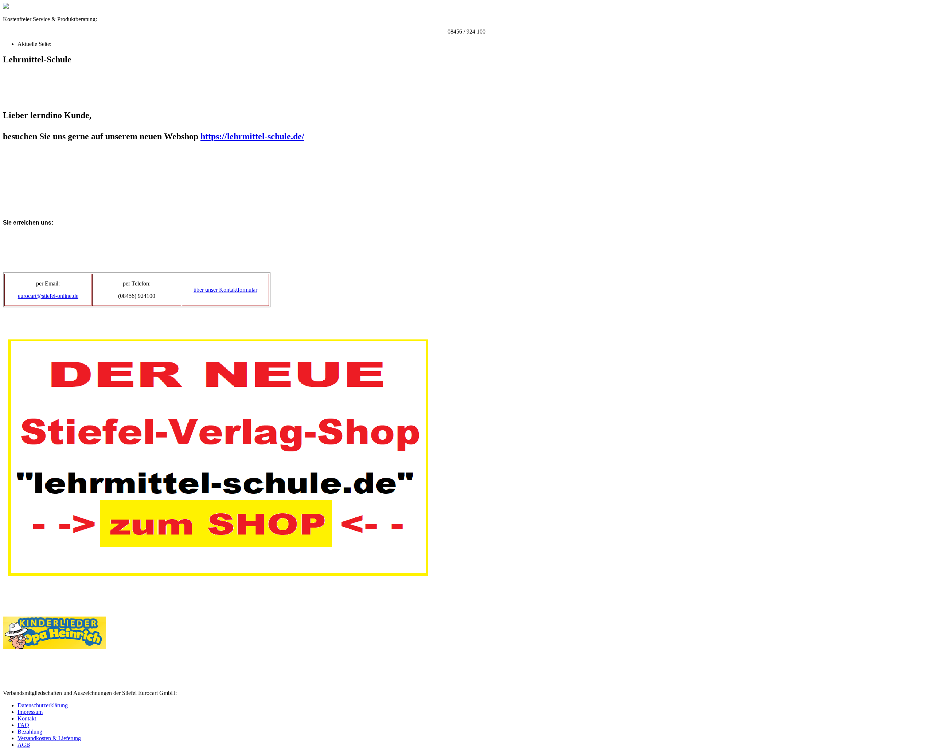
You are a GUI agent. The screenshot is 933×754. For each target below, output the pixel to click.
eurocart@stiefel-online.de (48, 296)
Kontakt (26, 718)
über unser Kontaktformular (225, 290)
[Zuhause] (6, 7)
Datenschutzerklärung (42, 705)
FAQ (23, 725)
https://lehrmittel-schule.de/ (252, 136)
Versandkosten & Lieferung (49, 738)
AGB (23, 745)
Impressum (30, 712)
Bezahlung (29, 731)
